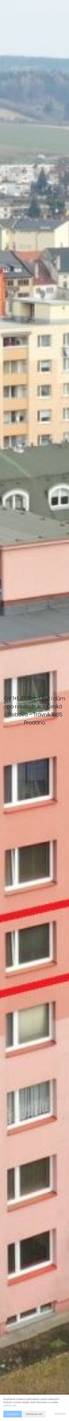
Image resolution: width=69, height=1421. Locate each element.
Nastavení (60, 1414)
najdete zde (9, 1405)
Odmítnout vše (34, 1414)
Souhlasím (12, 1414)
